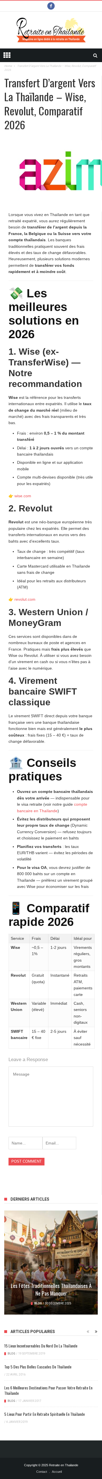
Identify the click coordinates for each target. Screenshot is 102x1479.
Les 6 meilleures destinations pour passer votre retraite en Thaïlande (48, 1390)
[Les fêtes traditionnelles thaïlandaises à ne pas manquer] (51, 1263)
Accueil (57, 1471)
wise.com (22, 496)
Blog (38, 1303)
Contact (41, 1471)
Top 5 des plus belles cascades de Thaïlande (37, 1367)
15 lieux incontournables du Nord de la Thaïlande (40, 1346)
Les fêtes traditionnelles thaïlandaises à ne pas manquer (51, 1289)
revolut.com (24, 599)
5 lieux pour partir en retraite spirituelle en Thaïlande (44, 1414)
